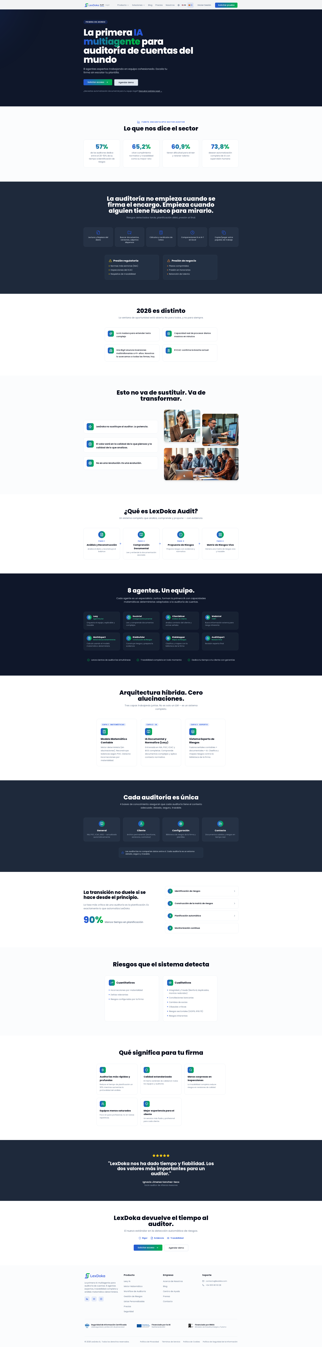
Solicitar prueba (226, 5)
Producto (122, 5)
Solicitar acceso (96, 82)
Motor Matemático (133, 1286)
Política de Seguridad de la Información (220, 1341)
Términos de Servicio (171, 1341)
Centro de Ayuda (171, 1291)
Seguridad (129, 1311)
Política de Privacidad (149, 1341)
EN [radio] (184, 5)
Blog (150, 5)
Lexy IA (127, 1281)
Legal (107, 5)
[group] (187, 5)
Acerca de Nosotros (173, 1281)
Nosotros (170, 5)
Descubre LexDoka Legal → (150, 91)
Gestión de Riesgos (133, 1296)
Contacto (168, 1301)
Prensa (166, 1296)
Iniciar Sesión (204, 5)
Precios (159, 5)
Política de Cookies (191, 1341)
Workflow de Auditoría (135, 1291)
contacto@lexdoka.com (216, 1281)
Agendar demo (126, 82)
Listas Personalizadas (134, 1301)
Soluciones (137, 5)
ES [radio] (190, 5)
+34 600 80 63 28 (213, 1285)
